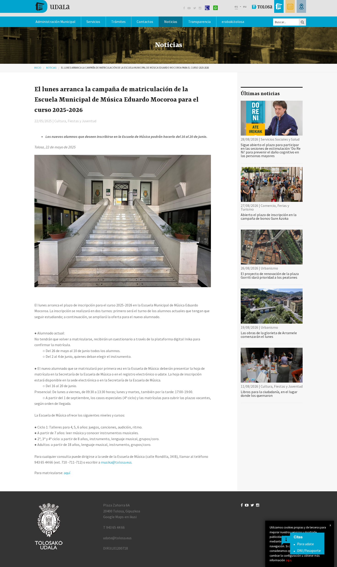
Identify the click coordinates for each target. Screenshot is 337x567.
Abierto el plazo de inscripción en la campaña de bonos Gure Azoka (268, 216)
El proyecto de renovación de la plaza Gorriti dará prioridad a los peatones (270, 275)
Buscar (302, 22)
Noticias (170, 21)
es (236, 6)
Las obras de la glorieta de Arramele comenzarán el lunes (269, 334)
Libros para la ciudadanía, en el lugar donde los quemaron (269, 393)
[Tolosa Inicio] (52, 6)
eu (244, 6)
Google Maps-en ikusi (120, 516)
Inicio (37, 67)
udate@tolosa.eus (117, 538)
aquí (67, 472)
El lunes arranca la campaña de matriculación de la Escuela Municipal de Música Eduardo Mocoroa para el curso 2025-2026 (135, 67)
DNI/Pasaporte (309, 550)
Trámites (118, 21)
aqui (288, 560)
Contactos (145, 21)
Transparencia (199, 21)
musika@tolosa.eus (116, 462)
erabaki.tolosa (233, 21)
